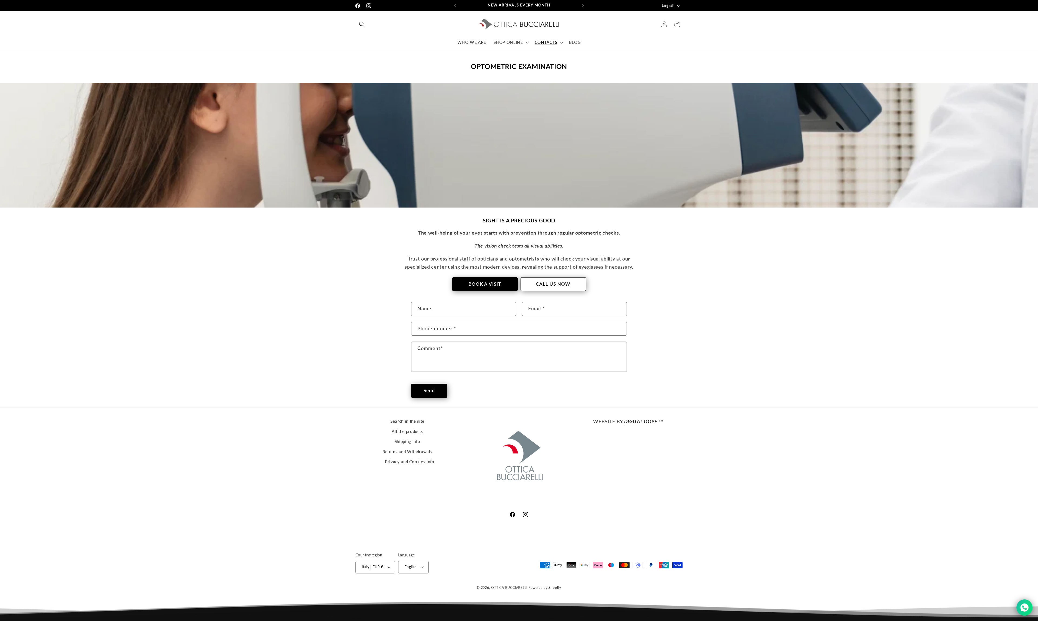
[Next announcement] (583, 5)
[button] (361, 24)
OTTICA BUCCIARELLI (509, 588)
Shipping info (407, 441)
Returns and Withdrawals (407, 451)
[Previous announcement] (455, 5)
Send (429, 390)
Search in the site (407, 421)
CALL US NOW (553, 284)
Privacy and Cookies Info (409, 461)
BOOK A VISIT (484, 284)
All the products (407, 431)
